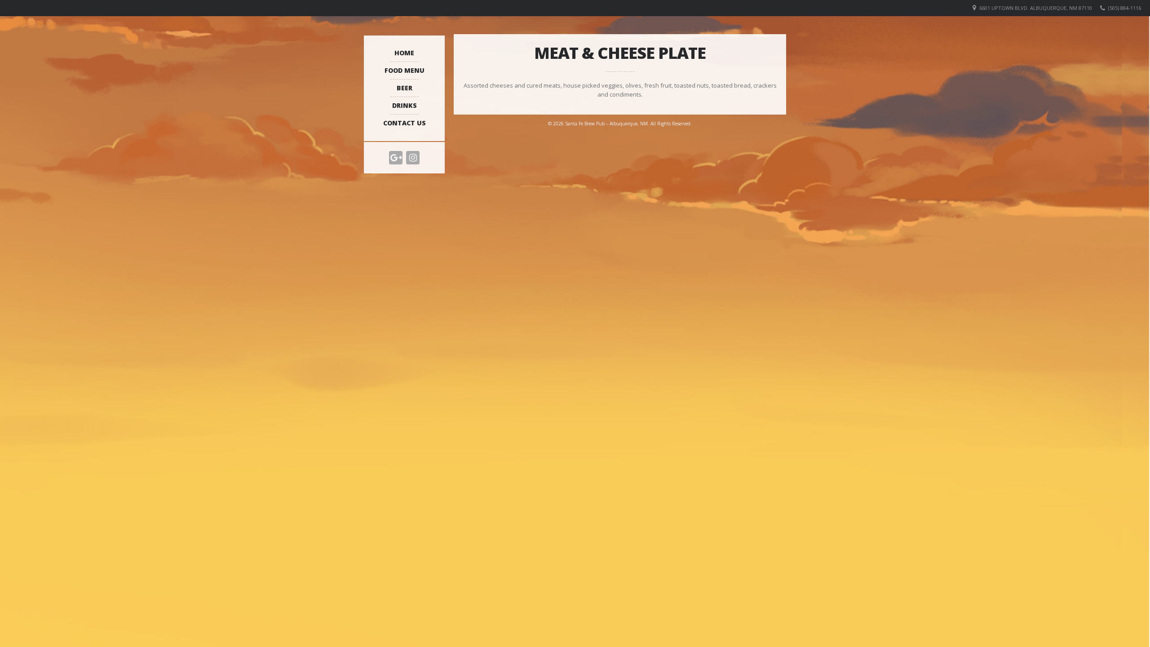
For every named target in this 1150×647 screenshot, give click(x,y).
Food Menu (405, 70)
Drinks (404, 105)
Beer (404, 88)
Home (404, 53)
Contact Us (404, 123)
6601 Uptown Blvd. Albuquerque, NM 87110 (1035, 7)
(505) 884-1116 (1124, 7)
